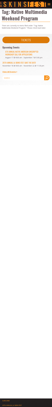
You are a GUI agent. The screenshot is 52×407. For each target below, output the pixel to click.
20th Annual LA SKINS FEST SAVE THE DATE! (19, 62)
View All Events (9, 72)
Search (47, 77)
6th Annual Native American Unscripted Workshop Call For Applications (21, 53)
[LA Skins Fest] (23, 4)
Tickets (26, 40)
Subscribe (6, 401)
